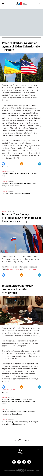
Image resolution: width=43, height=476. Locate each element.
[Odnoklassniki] (21, 163)
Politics (4, 40)
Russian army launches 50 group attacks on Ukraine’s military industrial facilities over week (18, 401)
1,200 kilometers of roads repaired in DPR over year (19, 174)
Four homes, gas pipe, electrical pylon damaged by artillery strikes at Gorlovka (20, 423)
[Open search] (37, 3)
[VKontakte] (3, 163)
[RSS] (14, 462)
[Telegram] (39, 163)
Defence (4, 283)
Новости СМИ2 (8, 390)
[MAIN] (29, 462)
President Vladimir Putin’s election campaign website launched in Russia (18, 412)
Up (38, 450)
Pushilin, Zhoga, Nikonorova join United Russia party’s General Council (19, 184)
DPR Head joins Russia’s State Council (16, 193)
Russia (4, 409)
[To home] (21, 3)
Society (4, 171)
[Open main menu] (3, 3)
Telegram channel (31, 269)
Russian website (13, 269)
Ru (40, 3)
